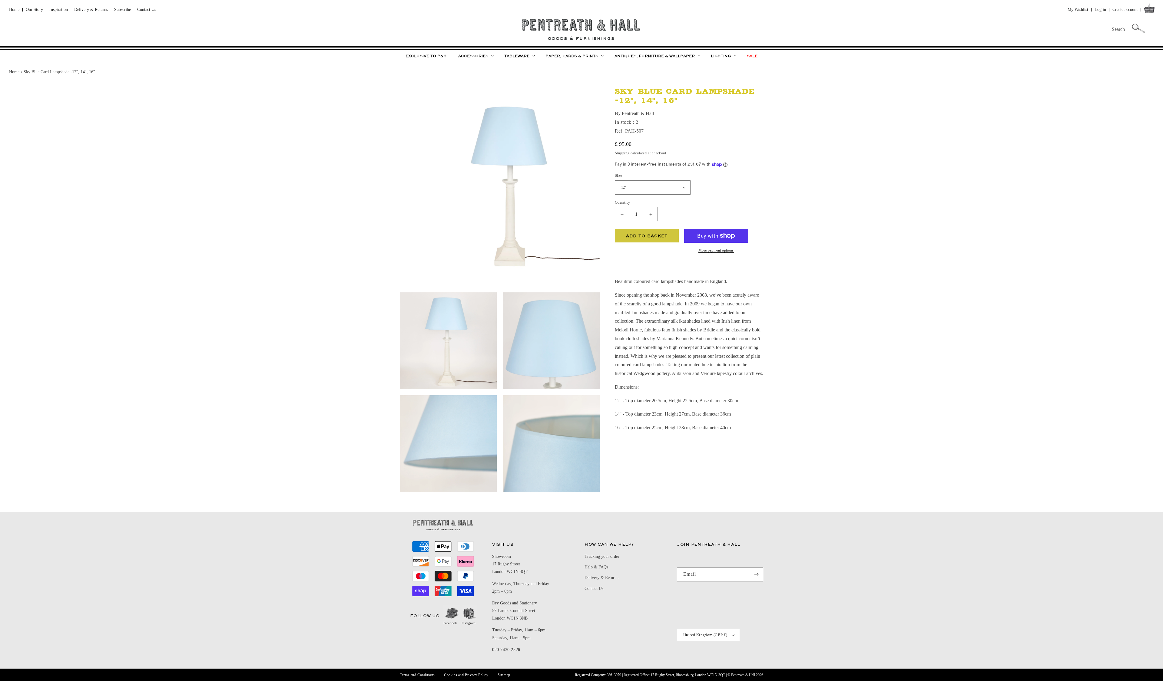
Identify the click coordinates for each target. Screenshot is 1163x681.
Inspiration (58, 9)
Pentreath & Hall (743, 675)
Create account (1125, 9)
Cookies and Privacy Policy (466, 675)
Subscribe (122, 9)
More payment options (716, 250)
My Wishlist (1078, 9)
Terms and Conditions (417, 675)
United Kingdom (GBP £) (705, 635)
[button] (1150, 10)
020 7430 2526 (506, 649)
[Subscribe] (756, 574)
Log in (1100, 9)
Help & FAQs (596, 567)
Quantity (622, 202)
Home (14, 9)
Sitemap (504, 675)
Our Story (34, 9)
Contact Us (146, 9)
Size (618, 175)
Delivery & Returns (91, 9)
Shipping (622, 153)
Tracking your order (602, 556)
